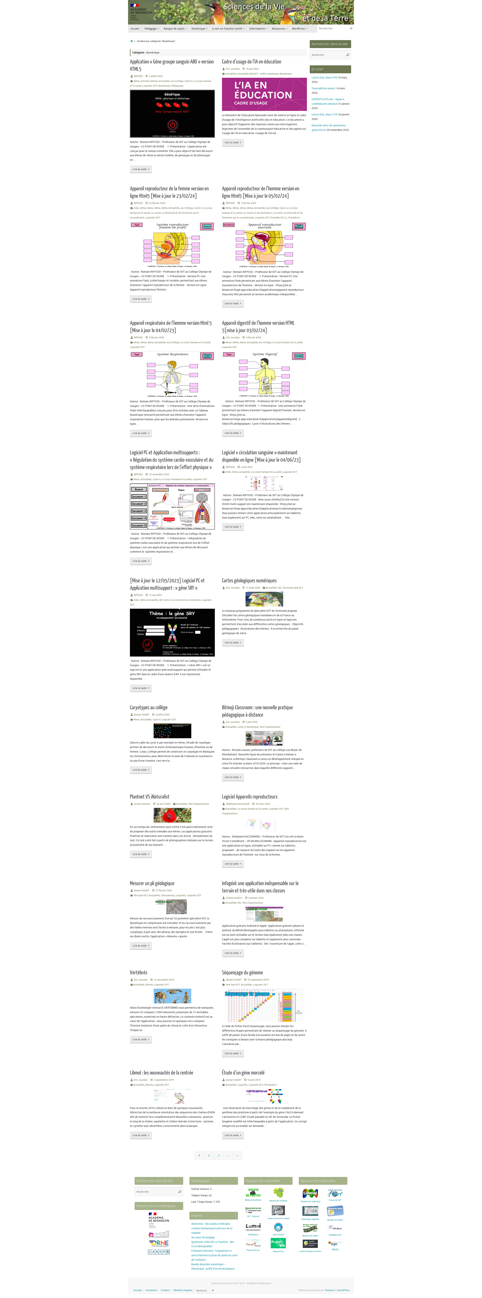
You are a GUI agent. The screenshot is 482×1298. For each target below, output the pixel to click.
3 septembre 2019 (164, 1079)
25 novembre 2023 (159, 474)
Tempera (330, 1290)
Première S (294, 217)
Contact (165, 1290)
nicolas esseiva (142, 803)
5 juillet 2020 (162, 714)
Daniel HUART (141, 714)
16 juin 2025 (252, 68)
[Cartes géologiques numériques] (264, 599)
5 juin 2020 (251, 722)
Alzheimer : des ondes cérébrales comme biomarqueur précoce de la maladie (211, 1228)
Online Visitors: (200, 1189)
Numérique (164, 85)
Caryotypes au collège (149, 708)
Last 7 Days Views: (202, 1201)
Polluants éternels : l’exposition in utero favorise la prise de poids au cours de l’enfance (214, 1255)
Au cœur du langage (203, 1237)
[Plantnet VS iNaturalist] (172, 815)
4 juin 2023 (246, 467)
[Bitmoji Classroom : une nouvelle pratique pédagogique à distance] (264, 738)
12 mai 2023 (155, 595)
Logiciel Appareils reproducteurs (250, 797)
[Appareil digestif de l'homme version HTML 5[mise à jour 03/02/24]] (264, 374)
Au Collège (177, 81)
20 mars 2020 (263, 803)
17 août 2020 (253, 587)
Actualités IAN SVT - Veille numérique (258, 73)
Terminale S (270, 1084)
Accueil (138, 1290)
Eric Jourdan (233, 68)
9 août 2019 (254, 1079)
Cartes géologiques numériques (249, 581)
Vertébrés (138, 973)
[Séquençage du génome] (264, 1005)
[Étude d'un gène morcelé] (264, 1096)
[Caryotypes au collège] (172, 731)
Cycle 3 (198, 208)
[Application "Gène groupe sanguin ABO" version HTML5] (172, 114)
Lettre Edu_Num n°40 (324, 77)
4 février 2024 (156, 337)
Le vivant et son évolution (257, 212)
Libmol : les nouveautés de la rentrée (161, 1073)
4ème (150, 208)
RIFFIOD (138, 76)
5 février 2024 (248, 203)
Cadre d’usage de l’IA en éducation (251, 62)
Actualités (164, 81)
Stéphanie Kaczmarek (237, 803)
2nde (136, 208)
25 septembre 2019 (258, 979)
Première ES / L (279, 217)
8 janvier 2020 (256, 897)
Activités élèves (149, 81)
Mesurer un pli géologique (152, 883)
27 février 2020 (164, 890)
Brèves (149, 984)
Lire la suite (140, 169)
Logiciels (180, 895)
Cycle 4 (188, 81)
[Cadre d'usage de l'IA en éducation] (264, 94)
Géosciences (168, 895)
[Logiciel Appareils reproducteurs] (264, 825)
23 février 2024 (157, 203)
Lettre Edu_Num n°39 (324, 114)
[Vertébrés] (172, 996)
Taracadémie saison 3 (324, 88)
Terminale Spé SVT (293, 587)
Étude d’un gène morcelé (243, 1073)
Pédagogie (177, 85)
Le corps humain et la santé (195, 342)
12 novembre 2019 (164, 979)
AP (160, 600)
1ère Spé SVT (140, 895)
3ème (136, 81)
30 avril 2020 (163, 803)
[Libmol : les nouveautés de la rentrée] (172, 1096)
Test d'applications (270, 726)
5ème (157, 208)
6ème (164, 208)
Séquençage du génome (242, 973)
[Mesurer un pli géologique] (172, 906)
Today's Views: (200, 1195)
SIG (279, 587)
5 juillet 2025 (156, 76)
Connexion (151, 1290)
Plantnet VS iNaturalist (149, 797)
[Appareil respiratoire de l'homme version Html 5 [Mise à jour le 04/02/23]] (172, 374)
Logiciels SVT (150, 85)
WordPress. (343, 1290)
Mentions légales (182, 1290)
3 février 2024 (253, 337)
